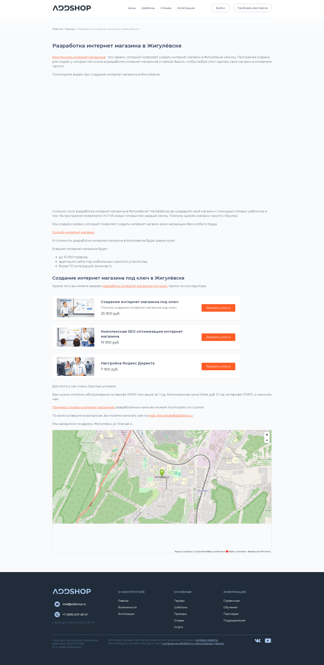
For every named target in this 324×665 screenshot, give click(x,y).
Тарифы (179, 600)
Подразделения (234, 620)
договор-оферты (206, 640)
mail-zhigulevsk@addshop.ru (171, 415)
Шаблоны (148, 8)
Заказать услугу (218, 308)
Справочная (232, 600)
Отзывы (165, 8)
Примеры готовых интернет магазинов (83, 407)
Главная (57, 29)
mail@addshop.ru (74, 604)
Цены (132, 8)
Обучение (230, 607)
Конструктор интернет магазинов (78, 57)
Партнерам (231, 614)
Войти (220, 8)
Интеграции (186, 8)
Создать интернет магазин (73, 232)
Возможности (127, 607)
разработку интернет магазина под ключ (135, 286)
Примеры (180, 614)
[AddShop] (72, 8)
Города (70, 29)
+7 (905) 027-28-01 (75, 614)
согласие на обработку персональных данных (193, 643)
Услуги (178, 627)
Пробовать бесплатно (252, 8)
